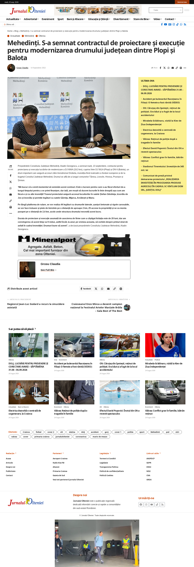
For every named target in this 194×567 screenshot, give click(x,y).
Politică (157, 360)
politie (130, 432)
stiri (177, 432)
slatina (72, 432)
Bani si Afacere (23, 407)
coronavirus (81, 436)
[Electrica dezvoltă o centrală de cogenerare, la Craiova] (29, 392)
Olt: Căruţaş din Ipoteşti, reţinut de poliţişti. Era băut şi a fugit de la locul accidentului (160, 112)
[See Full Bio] (55, 270)
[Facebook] (161, 24)
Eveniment (63, 360)
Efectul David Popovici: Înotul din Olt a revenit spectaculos (119, 412)
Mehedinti (155, 432)
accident (95, 432)
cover (25, 436)
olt (61, 432)
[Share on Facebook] (160, 68)
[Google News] (170, 24)
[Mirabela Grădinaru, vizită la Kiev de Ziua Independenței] (165, 345)
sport (141, 432)
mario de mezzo (100, 436)
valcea (14, 436)
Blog (16, 31)
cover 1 (118, 432)
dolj (83, 432)
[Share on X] (164, 68)
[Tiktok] (157, 504)
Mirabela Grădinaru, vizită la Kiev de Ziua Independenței (163, 365)
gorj (106, 432)
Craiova (26, 432)
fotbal (38, 432)
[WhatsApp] (181, 24)
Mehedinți (29, 36)
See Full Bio (47, 270)
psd (167, 432)
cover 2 (51, 432)
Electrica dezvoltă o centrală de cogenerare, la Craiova (25, 412)
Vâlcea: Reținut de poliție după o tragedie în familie (70, 412)
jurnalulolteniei (62, 436)
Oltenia (42, 36)
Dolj (55, 360)
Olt (101, 407)
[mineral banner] (74, 245)
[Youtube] (151, 504)
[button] (177, 68)
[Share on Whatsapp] (168, 68)
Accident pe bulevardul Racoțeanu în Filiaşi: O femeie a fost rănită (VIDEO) (73, 365)
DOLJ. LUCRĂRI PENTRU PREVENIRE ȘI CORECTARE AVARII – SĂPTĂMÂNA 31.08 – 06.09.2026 (162, 90)
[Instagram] (174, 24)
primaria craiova (41, 436)
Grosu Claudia (22, 68)
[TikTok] (177, 24)
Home (9, 31)
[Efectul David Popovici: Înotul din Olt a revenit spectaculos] (120, 392)
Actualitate (15, 36)
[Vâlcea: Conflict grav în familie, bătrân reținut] (165, 392)
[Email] (172, 68)
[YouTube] (165, 24)
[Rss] (185, 24)
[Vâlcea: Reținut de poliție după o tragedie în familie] (74, 392)
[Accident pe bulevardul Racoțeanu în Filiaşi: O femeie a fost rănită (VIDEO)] (74, 345)
